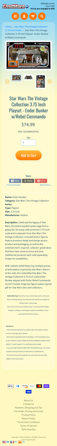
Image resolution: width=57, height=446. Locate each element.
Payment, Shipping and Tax (28, 407)
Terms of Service (28, 425)
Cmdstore (27, 437)
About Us (28, 400)
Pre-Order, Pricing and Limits (28, 411)
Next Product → (46, 185)
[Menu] (15, 16)
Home (8, 26)
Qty (28, 137)
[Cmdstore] (15, 6)
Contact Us (28, 404)
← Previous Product (13, 185)
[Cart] (33, 16)
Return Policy (28, 418)
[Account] (24, 16)
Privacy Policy (28, 415)
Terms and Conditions (28, 422)
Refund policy (29, 429)
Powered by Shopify (29, 440)
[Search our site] (42, 16)
